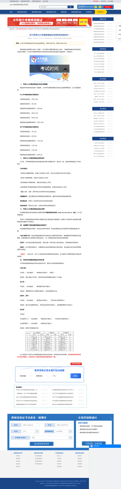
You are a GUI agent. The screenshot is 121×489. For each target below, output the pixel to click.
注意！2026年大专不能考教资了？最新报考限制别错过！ (100, 115)
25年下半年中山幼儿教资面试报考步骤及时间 (100, 69)
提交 (76, 376)
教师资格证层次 (22, 12)
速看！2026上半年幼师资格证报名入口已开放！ (100, 83)
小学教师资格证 (38, 458)
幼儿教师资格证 (38, 455)
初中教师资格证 (38, 461)
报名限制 (59, 461)
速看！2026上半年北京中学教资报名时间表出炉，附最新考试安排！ (100, 99)
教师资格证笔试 (14, 1)
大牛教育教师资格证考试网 (59, 38)
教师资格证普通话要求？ (87, 432)
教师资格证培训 (76, 12)
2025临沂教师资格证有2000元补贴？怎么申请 (100, 129)
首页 (11, 12)
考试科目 (18, 455)
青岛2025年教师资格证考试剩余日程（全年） (63, 404)
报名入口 (59, 455)
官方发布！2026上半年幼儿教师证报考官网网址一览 (100, 102)
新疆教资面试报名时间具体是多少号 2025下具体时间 (100, 31)
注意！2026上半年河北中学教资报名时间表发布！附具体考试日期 (100, 94)
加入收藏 (110, 1)
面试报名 (18, 463)
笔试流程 (18, 461)
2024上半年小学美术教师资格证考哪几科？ (100, 64)
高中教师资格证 (38, 463)
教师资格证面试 (25, 1)
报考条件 (80, 458)
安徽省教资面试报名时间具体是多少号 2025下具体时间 (100, 42)
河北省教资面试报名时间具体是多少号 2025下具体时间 (100, 29)
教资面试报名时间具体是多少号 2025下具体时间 (100, 23)
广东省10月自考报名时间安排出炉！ (100, 143)
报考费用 (80, 463)
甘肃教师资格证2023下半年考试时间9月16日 (27, 404)
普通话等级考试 (36, 1)
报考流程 (80, 461)
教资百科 (100, 12)
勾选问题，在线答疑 (93, 443)
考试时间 (30, 29)
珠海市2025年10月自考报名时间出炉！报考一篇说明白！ (100, 145)
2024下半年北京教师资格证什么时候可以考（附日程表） (100, 66)
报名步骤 (59, 466)
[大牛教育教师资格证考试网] (19, 4)
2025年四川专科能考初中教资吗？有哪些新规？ (100, 58)
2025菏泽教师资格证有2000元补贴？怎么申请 (100, 126)
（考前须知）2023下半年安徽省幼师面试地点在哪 (27, 393)
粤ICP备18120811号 (69, 481)
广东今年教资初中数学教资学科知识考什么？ (100, 72)
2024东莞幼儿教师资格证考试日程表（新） (63, 400)
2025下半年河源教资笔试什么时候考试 (62, 393)
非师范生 (59, 458)
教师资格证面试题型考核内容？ (90, 429)
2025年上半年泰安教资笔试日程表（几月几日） (27, 390)
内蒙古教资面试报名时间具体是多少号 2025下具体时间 (100, 39)
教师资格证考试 (51, 12)
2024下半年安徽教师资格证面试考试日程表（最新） (63, 397)
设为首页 (103, 1)
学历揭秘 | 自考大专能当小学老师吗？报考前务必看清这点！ (100, 91)
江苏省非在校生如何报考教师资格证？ (100, 61)
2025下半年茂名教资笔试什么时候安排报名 (100, 53)
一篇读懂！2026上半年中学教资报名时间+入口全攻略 (100, 96)
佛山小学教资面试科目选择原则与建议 (100, 56)
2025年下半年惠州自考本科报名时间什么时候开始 (100, 156)
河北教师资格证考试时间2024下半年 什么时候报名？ (63, 390)
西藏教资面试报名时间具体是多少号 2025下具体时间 (100, 37)
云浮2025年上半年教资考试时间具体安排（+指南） (27, 400)
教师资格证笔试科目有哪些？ (89, 426)
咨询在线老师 (76, 364)
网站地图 (95, 1)
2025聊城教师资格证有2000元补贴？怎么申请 (100, 131)
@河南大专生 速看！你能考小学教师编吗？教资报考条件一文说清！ (100, 88)
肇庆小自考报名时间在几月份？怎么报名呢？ (100, 153)
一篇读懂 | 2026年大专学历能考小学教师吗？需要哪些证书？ (100, 86)
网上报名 (45, 1)
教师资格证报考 (37, 12)
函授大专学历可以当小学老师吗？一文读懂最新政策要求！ (100, 123)
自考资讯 (89, 12)
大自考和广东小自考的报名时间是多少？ (100, 148)
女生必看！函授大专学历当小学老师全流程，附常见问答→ (100, 121)
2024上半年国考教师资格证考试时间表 (26, 397)
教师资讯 (64, 12)
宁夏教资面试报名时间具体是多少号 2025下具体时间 (100, 34)
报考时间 (80, 455)
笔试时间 (18, 466)
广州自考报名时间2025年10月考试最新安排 (100, 151)
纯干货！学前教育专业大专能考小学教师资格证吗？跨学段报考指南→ (100, 113)
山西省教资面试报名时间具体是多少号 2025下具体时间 (100, 26)
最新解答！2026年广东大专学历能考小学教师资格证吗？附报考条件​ (100, 118)
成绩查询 (18, 458)
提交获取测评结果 (41, 444)
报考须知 (80, 466)
